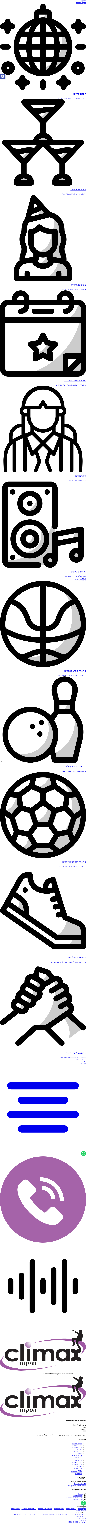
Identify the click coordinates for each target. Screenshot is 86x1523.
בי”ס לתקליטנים (77, 1447)
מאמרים (83, 1061)
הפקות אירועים (81, 3)
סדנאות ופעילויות (80, 580)
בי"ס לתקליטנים (81, 1059)
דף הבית (83, 1)
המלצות (79, 1453)
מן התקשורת (78, 1451)
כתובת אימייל (81, 1425)
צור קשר (83, 1063)
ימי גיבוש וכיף (82, 578)
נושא (84, 1427)
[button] (2, 76)
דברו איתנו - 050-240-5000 (77, 1522)
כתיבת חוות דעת (76, 1455)
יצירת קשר (78, 1457)
